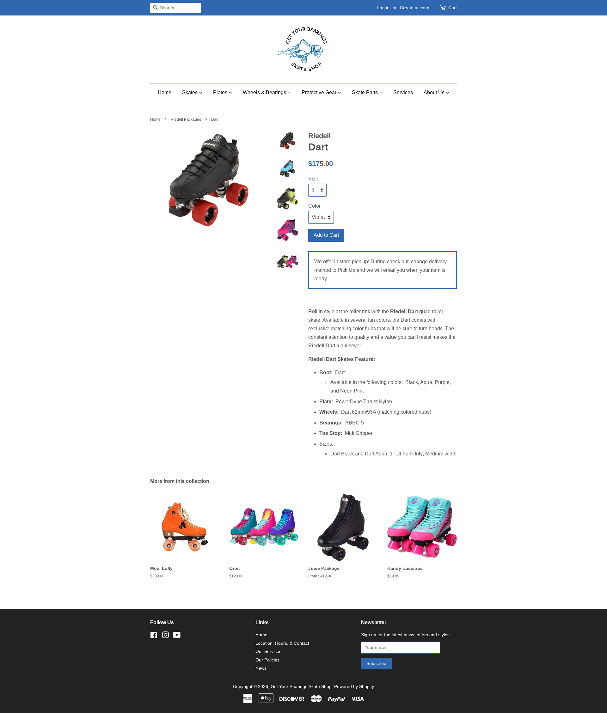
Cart (452, 7)
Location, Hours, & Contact (282, 643)
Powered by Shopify (354, 686)
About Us (435, 92)
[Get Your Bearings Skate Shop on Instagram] (165, 636)
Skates (190, 92)
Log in (383, 7)
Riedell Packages (186, 119)
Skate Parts (365, 92)
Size (313, 178)
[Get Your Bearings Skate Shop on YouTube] (177, 636)
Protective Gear (320, 92)
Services (403, 92)
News (261, 668)
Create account (415, 7)
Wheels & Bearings (265, 92)
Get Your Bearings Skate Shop (301, 686)
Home (164, 92)
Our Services (268, 651)
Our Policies (267, 660)
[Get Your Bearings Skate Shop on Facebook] (153, 636)
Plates (221, 92)
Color (314, 206)
